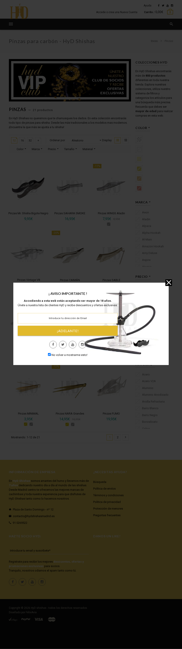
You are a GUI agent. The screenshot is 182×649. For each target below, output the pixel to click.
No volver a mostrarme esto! (69, 355)
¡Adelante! (68, 331)
